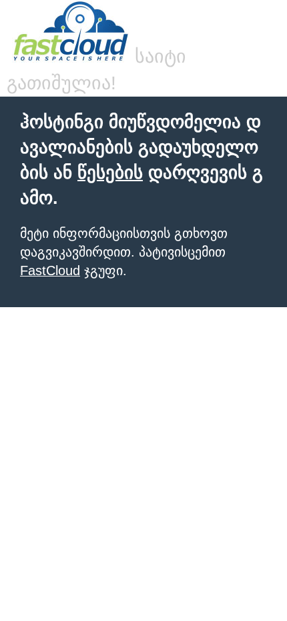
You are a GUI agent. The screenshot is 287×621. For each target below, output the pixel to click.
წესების (110, 173)
